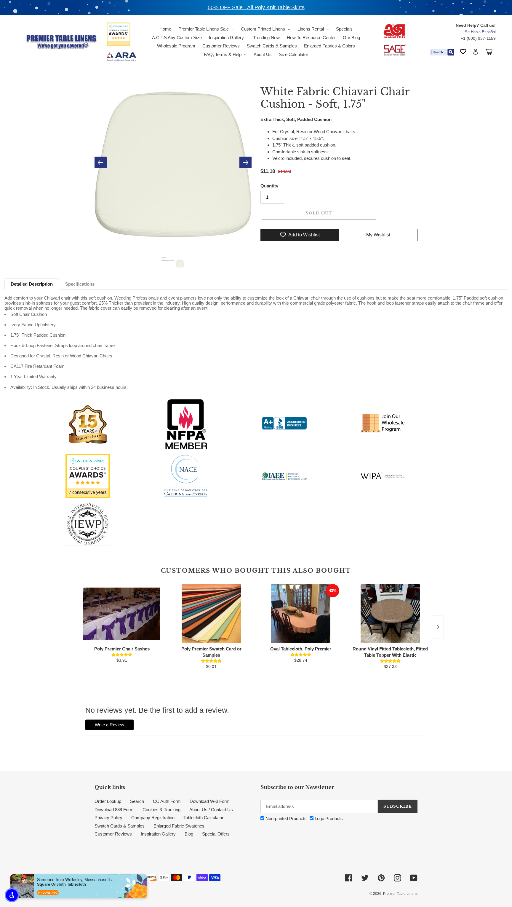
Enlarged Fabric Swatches (178, 825)
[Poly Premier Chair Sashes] (121, 613)
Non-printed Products (285, 818)
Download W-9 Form (210, 801)
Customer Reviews (113, 833)
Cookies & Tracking (161, 809)
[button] (12, 895)
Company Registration (153, 817)
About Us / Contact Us (211, 809)
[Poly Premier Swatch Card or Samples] (211, 613)
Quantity (269, 185)
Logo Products (328, 818)
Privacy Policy (108, 817)
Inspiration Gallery (158, 833)
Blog (189, 833)
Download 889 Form (114, 809)
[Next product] (438, 627)
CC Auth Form (167, 801)
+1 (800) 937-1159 (478, 38)
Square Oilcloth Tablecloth (61, 884)
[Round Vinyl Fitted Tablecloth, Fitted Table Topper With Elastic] (390, 613)
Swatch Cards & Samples (120, 825)
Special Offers (216, 833)
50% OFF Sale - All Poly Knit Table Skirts (256, 7)
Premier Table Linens (400, 894)
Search (137, 801)
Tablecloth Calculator (203, 817)
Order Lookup (108, 801)
